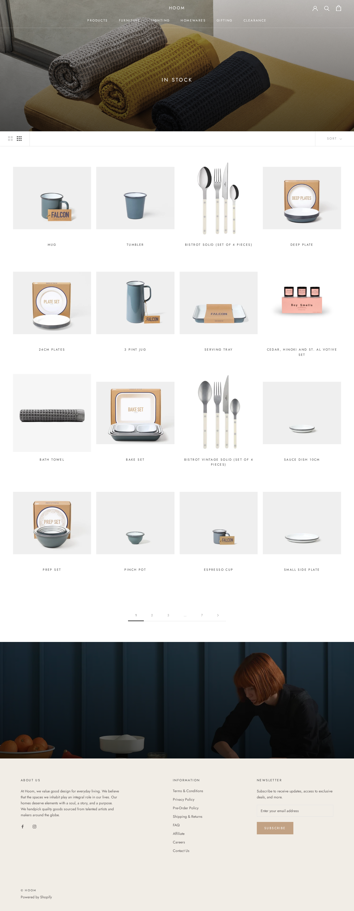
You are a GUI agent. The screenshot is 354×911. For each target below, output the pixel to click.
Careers (179, 842)
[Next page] (218, 615)
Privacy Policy (183, 799)
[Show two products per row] (10, 138)
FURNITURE (129, 20)
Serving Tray (218, 349)
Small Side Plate (302, 569)
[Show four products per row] (19, 138)
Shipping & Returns (187, 816)
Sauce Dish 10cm (302, 459)
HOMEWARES (193, 20)
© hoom (28, 890)
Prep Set (52, 569)
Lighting (160, 20)
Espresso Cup (218, 569)
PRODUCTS (97, 20)
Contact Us (181, 850)
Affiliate (179, 833)
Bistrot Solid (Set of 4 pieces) (218, 244)
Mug (52, 244)
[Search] (327, 8)
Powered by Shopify (36, 897)
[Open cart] (338, 8)
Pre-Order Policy (186, 808)
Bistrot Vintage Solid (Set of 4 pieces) (218, 462)
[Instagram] (34, 826)
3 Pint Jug (135, 349)
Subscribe (275, 828)
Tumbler (135, 244)
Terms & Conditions (188, 790)
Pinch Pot (135, 569)
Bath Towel (52, 459)
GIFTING (225, 20)
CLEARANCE (255, 20)
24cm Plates (52, 349)
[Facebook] (22, 826)
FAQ (176, 825)
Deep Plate (302, 244)
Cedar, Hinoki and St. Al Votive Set (302, 352)
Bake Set (135, 459)
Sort (333, 138)
